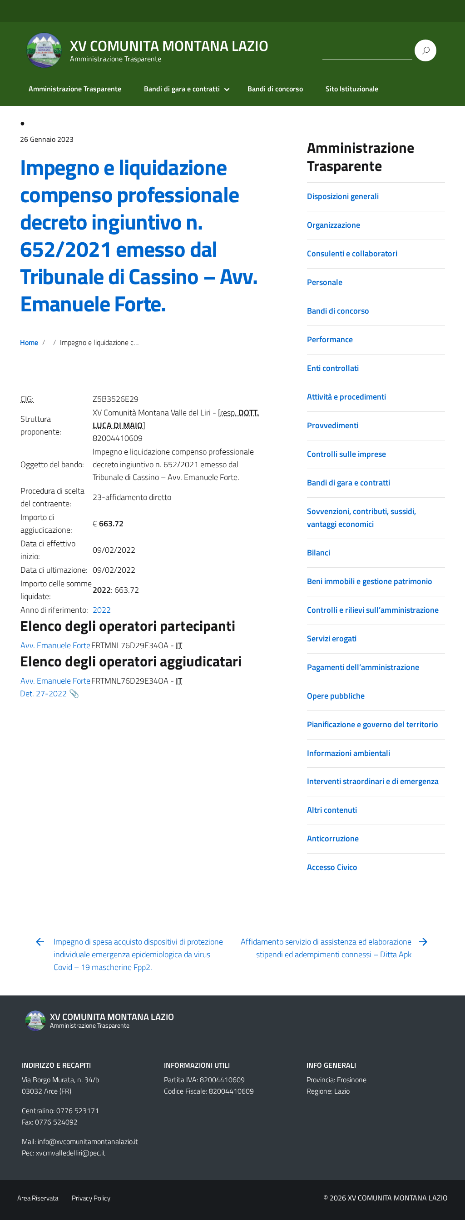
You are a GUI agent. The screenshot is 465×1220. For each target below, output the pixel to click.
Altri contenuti (332, 810)
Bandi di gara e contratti (182, 88)
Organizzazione (333, 225)
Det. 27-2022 (43, 693)
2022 (102, 610)
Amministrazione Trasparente (75, 88)
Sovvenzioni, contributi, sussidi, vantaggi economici (361, 517)
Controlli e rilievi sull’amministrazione (373, 610)
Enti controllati (333, 368)
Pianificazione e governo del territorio (372, 724)
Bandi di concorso (275, 88)
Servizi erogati (331, 638)
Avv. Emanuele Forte (55, 645)
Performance (330, 339)
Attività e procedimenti (346, 396)
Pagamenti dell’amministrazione (363, 667)
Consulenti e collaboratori (352, 253)
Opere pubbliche (336, 696)
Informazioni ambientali (348, 753)
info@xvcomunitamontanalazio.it (88, 1141)
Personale (324, 282)
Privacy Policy (91, 1198)
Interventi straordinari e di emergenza (373, 781)
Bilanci (318, 552)
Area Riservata (37, 1198)
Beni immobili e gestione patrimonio (369, 581)
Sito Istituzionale (352, 88)
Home (29, 342)
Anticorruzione (333, 838)
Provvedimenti (332, 425)
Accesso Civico (332, 867)
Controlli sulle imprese (346, 454)
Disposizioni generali (343, 196)
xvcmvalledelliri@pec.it (70, 1152)
